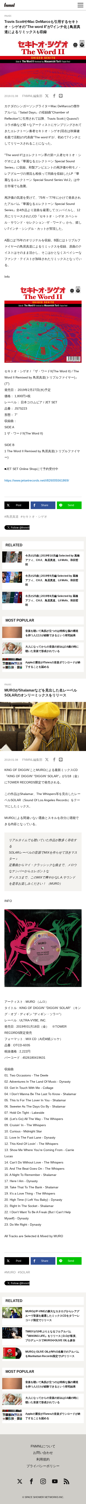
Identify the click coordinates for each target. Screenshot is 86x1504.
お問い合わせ (43, 1452)
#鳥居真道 (11, 516)
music (7, 15)
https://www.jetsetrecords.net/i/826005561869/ (36, 480)
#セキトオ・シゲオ (34, 516)
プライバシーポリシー (43, 1466)
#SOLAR (24, 1272)
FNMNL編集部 (32, 96)
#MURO (10, 1272)
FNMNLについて (43, 1446)
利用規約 (43, 1459)
